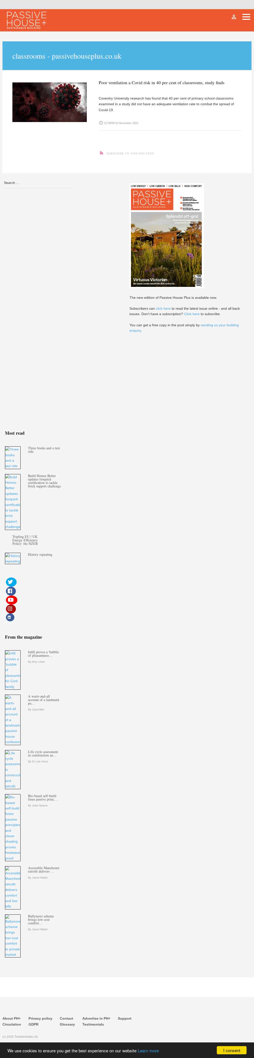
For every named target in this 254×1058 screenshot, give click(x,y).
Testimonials (93, 1024)
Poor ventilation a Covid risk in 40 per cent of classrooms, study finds (161, 82)
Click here (192, 314)
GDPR (33, 1024)
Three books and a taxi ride (44, 450)
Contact (66, 1018)
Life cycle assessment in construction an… (43, 753)
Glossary (67, 1024)
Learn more (148, 1050)
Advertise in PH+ (96, 1018)
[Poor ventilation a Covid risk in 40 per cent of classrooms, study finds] (50, 101)
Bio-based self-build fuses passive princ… (43, 797)
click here (163, 308)
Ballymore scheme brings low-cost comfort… (41, 919)
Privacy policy (40, 1018)
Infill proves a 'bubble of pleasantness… (43, 654)
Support (124, 1018)
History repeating (40, 554)
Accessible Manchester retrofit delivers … (44, 869)
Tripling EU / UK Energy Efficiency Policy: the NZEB (25, 540)
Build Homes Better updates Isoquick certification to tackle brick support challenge (44, 480)
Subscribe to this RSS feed (130, 153)
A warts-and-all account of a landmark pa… (43, 699)
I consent (231, 1050)
